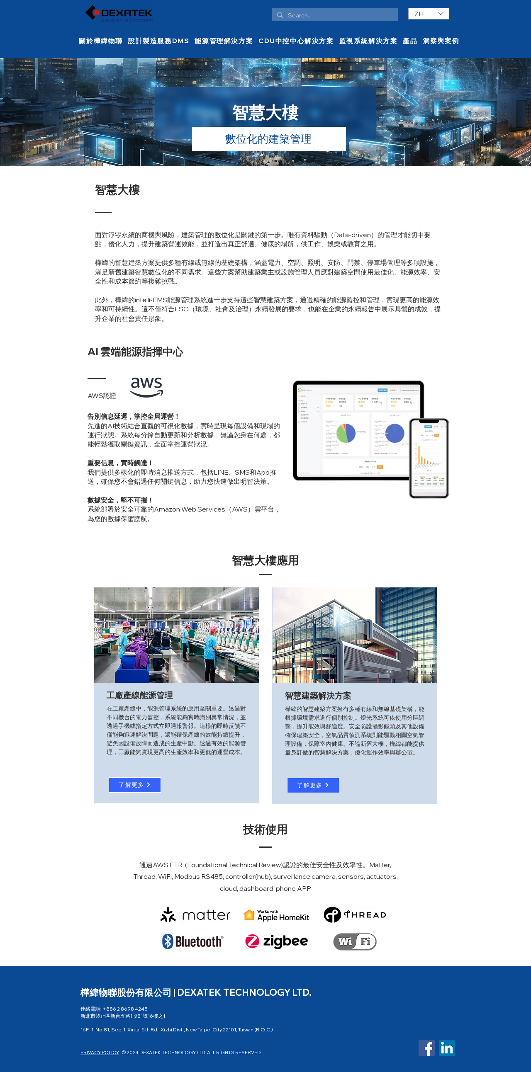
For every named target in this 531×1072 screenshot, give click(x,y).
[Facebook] (427, 1048)
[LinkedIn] (447, 1048)
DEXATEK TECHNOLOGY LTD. (244, 992)
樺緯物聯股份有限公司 (126, 992)
